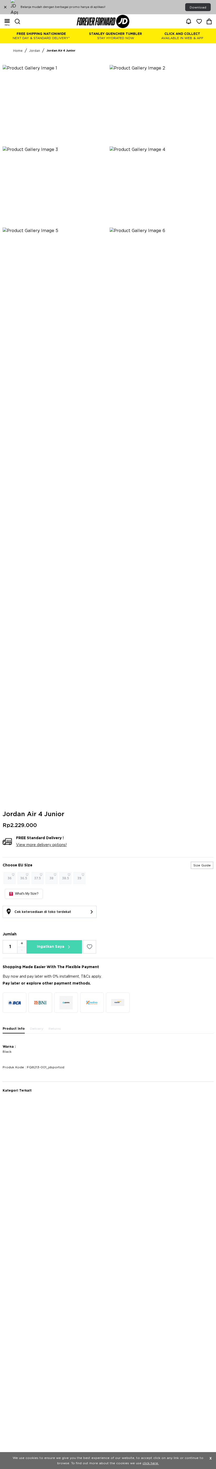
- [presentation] (22, 950)
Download (198, 7)
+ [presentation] (22, 943)
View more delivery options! (41, 845)
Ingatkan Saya (50, 947)
